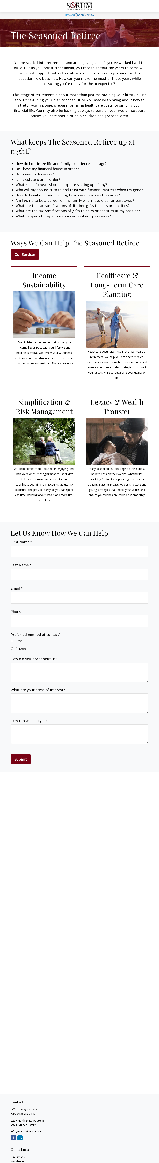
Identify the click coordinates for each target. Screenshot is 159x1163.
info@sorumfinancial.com (27, 1131)
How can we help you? (29, 720)
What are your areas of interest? (38, 689)
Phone (16, 611)
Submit (21, 759)
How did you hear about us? (34, 658)
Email (15, 588)
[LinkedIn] (20, 1137)
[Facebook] (13, 1137)
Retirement (18, 1156)
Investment (18, 1161)
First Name (20, 542)
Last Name (20, 565)
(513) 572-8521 (29, 1109)
